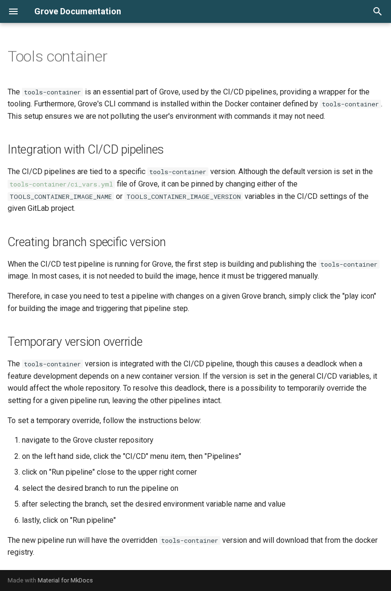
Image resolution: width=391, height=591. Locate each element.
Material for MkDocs (65, 580)
